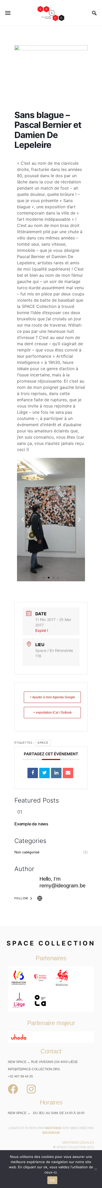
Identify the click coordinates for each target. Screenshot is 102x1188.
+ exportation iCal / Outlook (52, 712)
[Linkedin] (56, 773)
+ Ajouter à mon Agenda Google (52, 697)
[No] (95, 1169)
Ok (52, 1180)
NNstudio (53, 1128)
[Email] (68, 773)
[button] (23, 519)
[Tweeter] (44, 773)
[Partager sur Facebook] (32, 773)
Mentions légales (78, 1142)
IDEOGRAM (51, 1133)
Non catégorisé (26, 852)
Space (43, 742)
